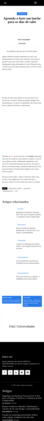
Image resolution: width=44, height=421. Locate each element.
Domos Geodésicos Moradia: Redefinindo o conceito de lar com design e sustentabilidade (27, 230)
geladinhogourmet (8, 191)
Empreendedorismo (23, 257)
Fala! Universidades (24, 39)
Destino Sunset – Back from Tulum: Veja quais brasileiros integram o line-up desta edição (32, 302)
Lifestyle (22, 13)
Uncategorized (21, 240)
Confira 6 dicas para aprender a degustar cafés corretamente (11, 301)
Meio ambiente (22, 224)
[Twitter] (22, 372)
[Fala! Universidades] (15, 39)
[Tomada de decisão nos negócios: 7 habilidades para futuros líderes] (8, 276)
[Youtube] (27, 372)
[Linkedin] (16, 372)
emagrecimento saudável (15, 188)
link (12, 156)
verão (16, 191)
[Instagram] (10, 372)
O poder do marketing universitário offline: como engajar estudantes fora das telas (28, 246)
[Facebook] (4, 372)
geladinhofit (27, 188)
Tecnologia (20, 209)
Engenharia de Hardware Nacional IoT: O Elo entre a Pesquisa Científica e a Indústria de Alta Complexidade (28, 215)
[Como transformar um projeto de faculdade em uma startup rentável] (8, 260)
